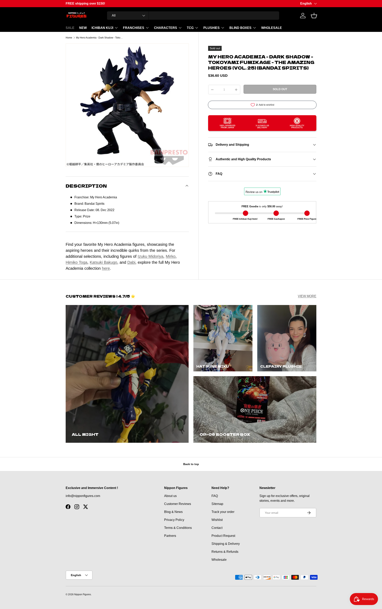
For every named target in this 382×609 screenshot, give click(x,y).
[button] (314, 15)
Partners (170, 535)
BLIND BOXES (240, 28)
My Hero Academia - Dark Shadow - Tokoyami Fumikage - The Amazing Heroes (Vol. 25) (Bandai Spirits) (100, 37)
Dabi (131, 262)
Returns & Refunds (224, 551)
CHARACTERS (165, 28)
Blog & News (173, 512)
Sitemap (217, 504)
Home (69, 37)
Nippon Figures (82, 594)
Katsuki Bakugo (103, 262)
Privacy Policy (174, 519)
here (106, 268)
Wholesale (219, 559)
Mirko (170, 256)
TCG (190, 28)
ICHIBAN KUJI (102, 28)
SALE (70, 28)
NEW (83, 28)
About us (170, 496)
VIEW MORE (307, 296)
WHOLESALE (271, 28)
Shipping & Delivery (225, 543)
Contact (216, 527)
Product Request (223, 535)
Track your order (222, 512)
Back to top (191, 464)
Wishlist (217, 519)
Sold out (280, 89)
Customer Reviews (177, 504)
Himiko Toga (76, 262)
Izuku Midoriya (150, 256)
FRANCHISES (133, 28)
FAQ (214, 496)
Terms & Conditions (178, 527)
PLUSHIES (211, 28)
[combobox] (193, 15)
